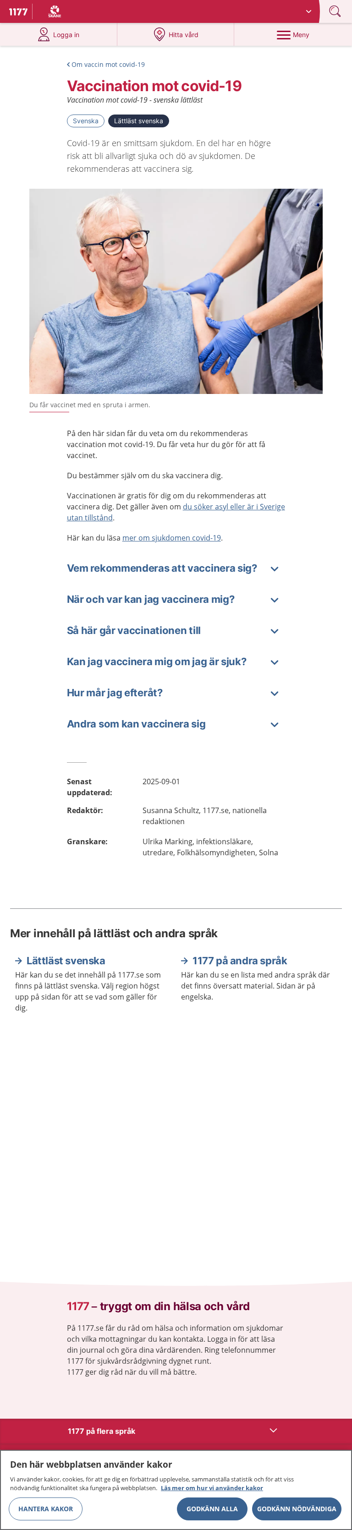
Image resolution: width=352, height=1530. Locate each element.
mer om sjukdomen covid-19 (171, 538)
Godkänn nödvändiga (296, 1508)
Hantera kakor (45, 1508)
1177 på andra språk (239, 961)
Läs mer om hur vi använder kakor (212, 1488)
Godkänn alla (212, 1508)
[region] (176, 1490)
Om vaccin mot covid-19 (108, 64)
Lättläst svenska (138, 121)
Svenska (86, 121)
